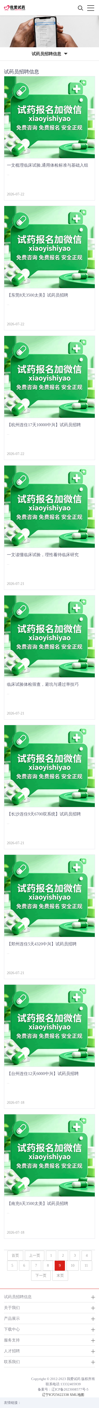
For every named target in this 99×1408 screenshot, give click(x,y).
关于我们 (12, 1307)
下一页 (40, 1276)
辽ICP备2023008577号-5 (69, 1389)
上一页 (34, 1255)
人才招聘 (12, 1351)
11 (86, 1266)
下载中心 (12, 1329)
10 (72, 1266)
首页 (15, 1255)
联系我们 (12, 1361)
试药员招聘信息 (18, 1296)
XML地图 (77, 1395)
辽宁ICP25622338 (55, 1395)
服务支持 (12, 1340)
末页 (60, 1276)
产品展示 (12, 1318)
